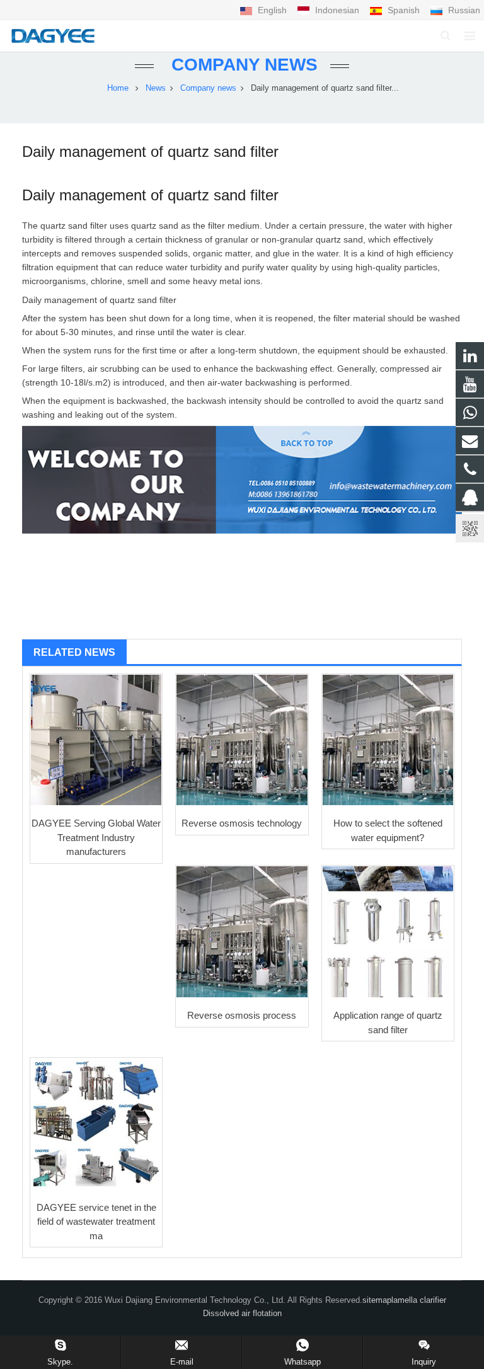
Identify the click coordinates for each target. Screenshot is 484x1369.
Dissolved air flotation (242, 1313)
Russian (463, 10)
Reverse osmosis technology (242, 823)
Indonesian (337, 10)
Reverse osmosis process (241, 1015)
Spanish (403, 10)
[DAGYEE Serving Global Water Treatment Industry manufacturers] (96, 740)
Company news (242, 64)
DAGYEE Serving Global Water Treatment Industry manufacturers (96, 837)
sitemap (376, 1300)
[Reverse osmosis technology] (241, 740)
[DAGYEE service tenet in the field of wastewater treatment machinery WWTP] (96, 1123)
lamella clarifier (418, 1300)
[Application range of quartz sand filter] (388, 931)
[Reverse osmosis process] (241, 931)
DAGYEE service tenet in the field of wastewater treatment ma (96, 1221)
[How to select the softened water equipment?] (388, 740)
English (272, 10)
